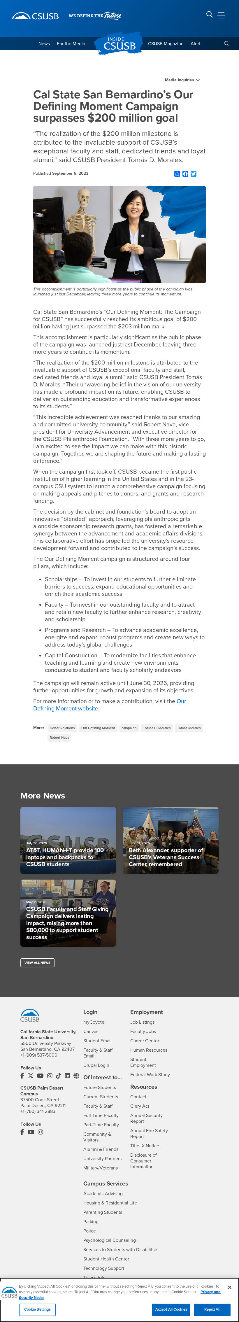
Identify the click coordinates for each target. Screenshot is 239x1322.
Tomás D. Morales (157, 728)
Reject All (212, 1309)
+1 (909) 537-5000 (38, 1055)
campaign (129, 728)
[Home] (35, 15)
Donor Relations (62, 728)
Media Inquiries (179, 80)
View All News (37, 963)
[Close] (229, 1287)
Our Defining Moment (98, 728)
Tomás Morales (189, 728)
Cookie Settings (37, 1309)
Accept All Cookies (171, 1309)
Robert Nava (59, 738)
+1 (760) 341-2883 (37, 1111)
